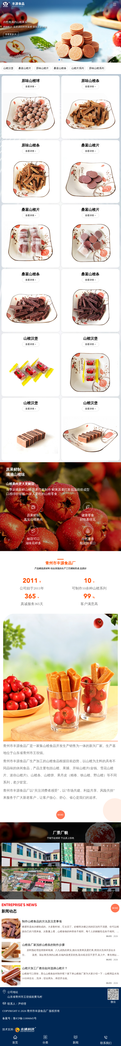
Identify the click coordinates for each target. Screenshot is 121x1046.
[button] (59, 59)
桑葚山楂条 (60, 68)
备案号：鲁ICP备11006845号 (19, 1018)
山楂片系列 (77, 68)
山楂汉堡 (8, 68)
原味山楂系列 (96, 68)
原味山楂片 (42, 68)
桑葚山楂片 (24, 68)
